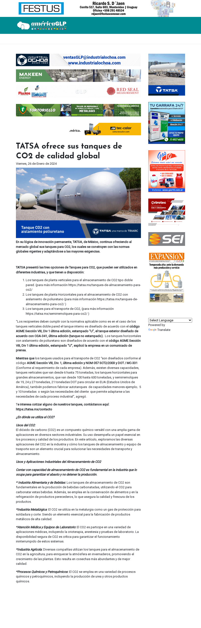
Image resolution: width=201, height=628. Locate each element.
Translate (163, 330)
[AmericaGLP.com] (41, 25)
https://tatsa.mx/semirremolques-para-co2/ (56, 313)
